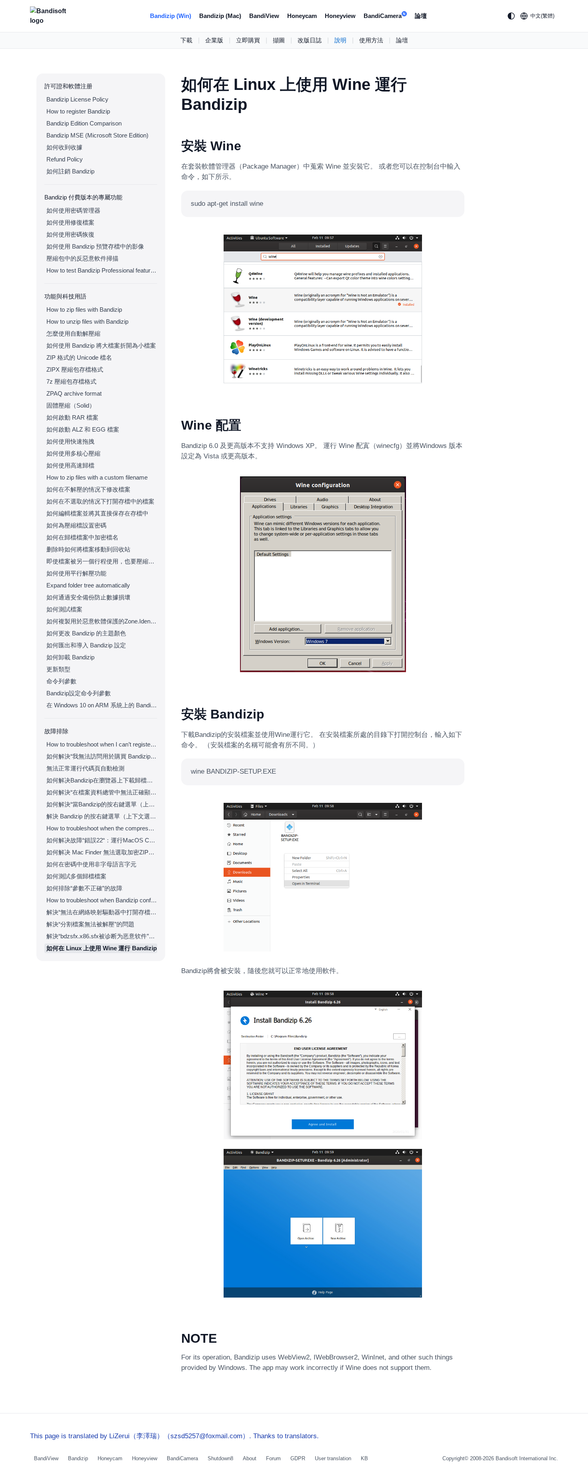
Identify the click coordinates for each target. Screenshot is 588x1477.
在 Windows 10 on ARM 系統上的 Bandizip (101, 705)
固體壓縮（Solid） (70, 405)
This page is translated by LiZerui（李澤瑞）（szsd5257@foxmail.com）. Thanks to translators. (174, 1436)
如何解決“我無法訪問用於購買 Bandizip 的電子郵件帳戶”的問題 (101, 756)
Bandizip (78, 1458)
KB (364, 1458)
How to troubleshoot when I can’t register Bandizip (101, 744)
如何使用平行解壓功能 (76, 573)
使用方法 (371, 40)
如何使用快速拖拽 (70, 441)
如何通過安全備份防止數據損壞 (88, 597)
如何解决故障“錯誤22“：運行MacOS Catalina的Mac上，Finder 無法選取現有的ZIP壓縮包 (101, 840)
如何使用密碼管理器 (73, 210)
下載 (186, 40)
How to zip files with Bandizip (84, 309)
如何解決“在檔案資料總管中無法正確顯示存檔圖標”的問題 (101, 792)
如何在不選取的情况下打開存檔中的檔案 (100, 501)
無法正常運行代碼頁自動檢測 (85, 768)
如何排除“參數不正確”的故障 (84, 888)
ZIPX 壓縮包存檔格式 (74, 369)
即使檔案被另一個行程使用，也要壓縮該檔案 (101, 561)
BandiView (264, 15)
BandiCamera (385, 16)
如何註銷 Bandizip (70, 171)
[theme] (511, 16)
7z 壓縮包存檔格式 (71, 381)
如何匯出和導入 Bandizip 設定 (86, 645)
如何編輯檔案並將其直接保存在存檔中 (97, 513)
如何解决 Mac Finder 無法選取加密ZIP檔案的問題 (101, 852)
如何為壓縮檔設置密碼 (76, 525)
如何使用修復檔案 (70, 222)
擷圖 (279, 40)
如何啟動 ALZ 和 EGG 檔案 (82, 429)
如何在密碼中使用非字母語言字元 (91, 864)
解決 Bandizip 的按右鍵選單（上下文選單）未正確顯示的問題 (101, 816)
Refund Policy (64, 159)
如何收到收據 (64, 147)
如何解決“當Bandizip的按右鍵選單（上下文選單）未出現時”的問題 (101, 804)
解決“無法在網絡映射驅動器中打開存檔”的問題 (101, 912)
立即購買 (248, 40)
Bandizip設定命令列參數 (78, 693)
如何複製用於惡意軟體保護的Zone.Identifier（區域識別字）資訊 (101, 621)
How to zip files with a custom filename (97, 477)
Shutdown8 (220, 1458)
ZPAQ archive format (74, 393)
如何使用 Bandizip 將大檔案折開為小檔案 (101, 345)
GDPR (297, 1458)
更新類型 (58, 669)
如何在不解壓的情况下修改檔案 (88, 489)
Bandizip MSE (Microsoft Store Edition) (97, 135)
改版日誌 (310, 40)
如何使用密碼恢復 (70, 234)
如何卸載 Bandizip (70, 657)
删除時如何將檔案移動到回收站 (88, 549)
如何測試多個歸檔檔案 (76, 876)
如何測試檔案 (64, 609)
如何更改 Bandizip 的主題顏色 (86, 633)
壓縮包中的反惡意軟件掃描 (82, 258)
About (249, 1458)
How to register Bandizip (78, 111)
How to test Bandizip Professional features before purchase (101, 270)
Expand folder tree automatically (88, 585)
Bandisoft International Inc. (527, 1458)
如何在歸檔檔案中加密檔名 (82, 537)
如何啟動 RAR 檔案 (72, 417)
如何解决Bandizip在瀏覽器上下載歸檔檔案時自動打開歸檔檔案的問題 (101, 780)
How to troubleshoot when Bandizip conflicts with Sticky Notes (101, 900)
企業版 (214, 40)
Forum (273, 1458)
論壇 (421, 15)
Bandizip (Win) (170, 15)
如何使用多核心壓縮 (73, 453)
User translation (333, 1458)
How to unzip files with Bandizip (87, 321)
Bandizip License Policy (77, 99)
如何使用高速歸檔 (70, 465)
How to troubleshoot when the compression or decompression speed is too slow (101, 828)
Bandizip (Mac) (220, 15)
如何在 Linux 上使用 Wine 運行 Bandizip (101, 948)
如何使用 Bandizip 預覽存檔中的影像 (95, 246)
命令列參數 (61, 681)
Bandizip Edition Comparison (84, 123)
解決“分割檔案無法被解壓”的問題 (90, 924)
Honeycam (302, 15)
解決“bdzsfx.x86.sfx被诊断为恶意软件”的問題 (101, 936)
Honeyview (340, 15)
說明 (340, 40)
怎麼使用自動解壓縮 (73, 333)
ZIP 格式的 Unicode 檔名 (79, 357)
